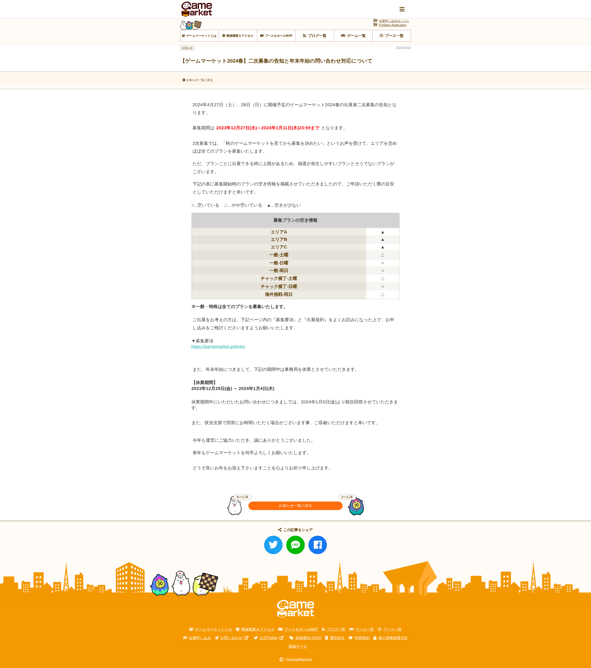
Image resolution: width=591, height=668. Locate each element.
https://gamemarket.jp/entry (218, 346)
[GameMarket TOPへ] (295, 609)
